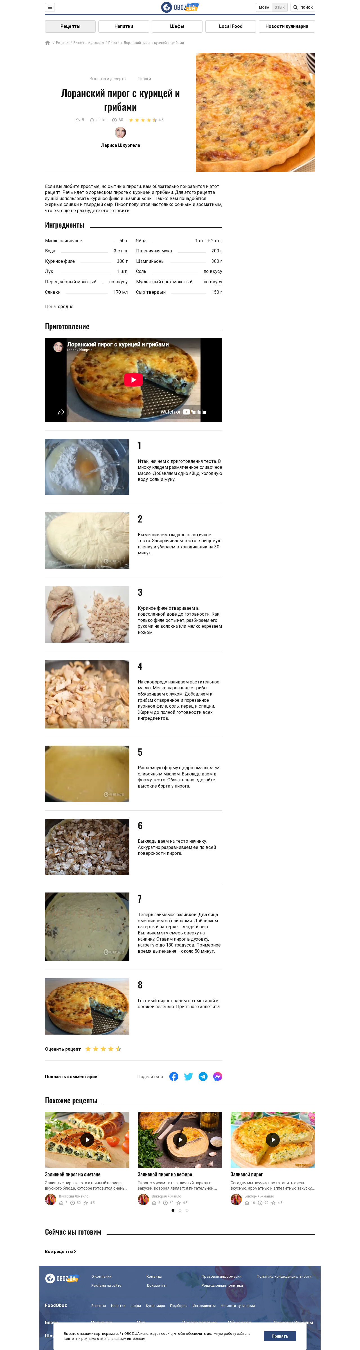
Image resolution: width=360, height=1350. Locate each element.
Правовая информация (221, 1276)
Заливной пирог (247, 1174)
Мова (264, 8)
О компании (101, 1276)
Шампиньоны (150, 261)
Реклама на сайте (106, 1285)
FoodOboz (56, 1305)
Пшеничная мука (154, 251)
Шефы (177, 26)
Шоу (50, 1335)
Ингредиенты (204, 1306)
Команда (154, 1276)
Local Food (230, 26)
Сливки (52, 292)
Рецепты (70, 26)
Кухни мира (155, 1306)
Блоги (51, 1322)
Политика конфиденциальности (284, 1276)
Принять (280, 1336)
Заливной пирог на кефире (165, 1174)
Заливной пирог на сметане (72, 1174)
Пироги (114, 43)
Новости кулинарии (287, 26)
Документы (156, 1285)
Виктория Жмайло (73, 1197)
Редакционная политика (222, 1285)
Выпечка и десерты (88, 43)
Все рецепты (59, 1251)
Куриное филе (60, 261)
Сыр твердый (151, 292)
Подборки (179, 1306)
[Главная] (47, 43)
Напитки (123, 26)
